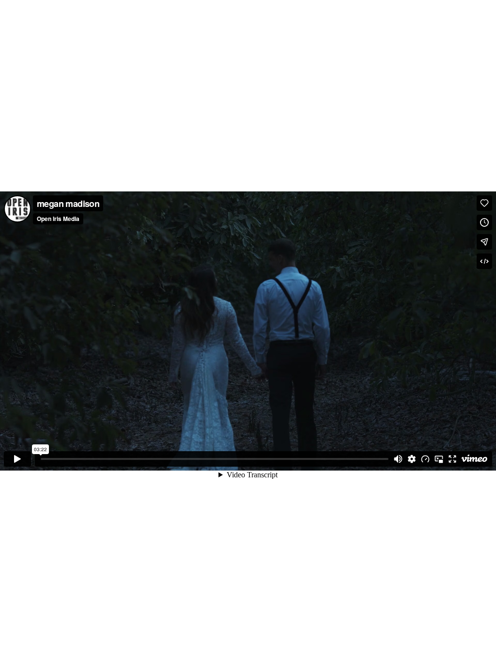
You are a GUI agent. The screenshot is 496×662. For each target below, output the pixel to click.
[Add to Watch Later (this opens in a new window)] (484, 222)
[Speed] (425, 459)
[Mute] (398, 459)
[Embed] (484, 261)
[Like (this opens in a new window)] (484, 203)
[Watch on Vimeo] (474, 459)
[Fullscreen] (452, 459)
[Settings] (412, 459)
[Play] (17, 459)
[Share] (484, 242)
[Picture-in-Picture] (439, 459)
